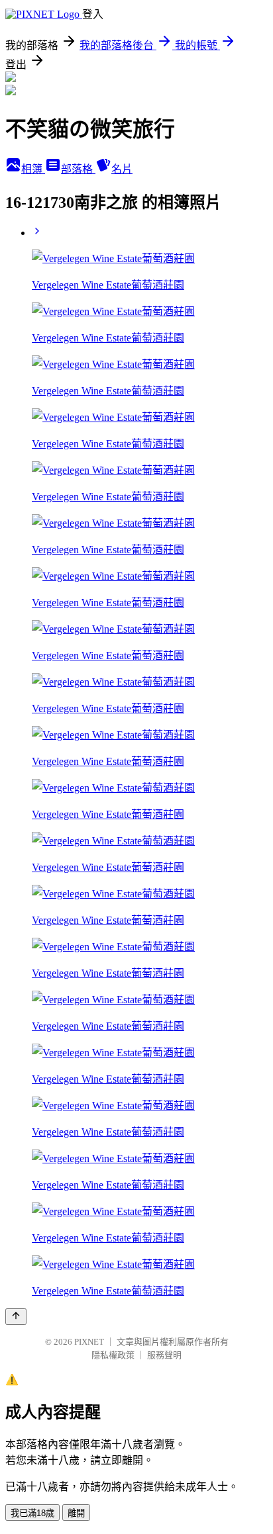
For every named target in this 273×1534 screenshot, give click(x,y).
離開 (76, 1513)
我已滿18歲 (32, 1513)
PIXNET (89, 1342)
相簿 (33, 169)
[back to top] (16, 1316)
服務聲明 (164, 1355)
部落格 (78, 169)
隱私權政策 (113, 1355)
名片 (122, 169)
